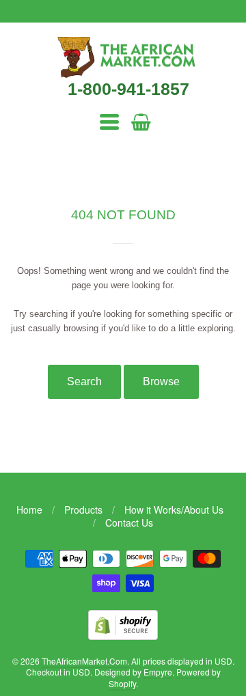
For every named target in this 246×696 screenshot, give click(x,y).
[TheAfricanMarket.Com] (123, 73)
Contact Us (129, 522)
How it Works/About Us (173, 509)
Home (29, 509)
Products (83, 509)
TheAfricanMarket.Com (84, 661)
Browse (161, 381)
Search (84, 381)
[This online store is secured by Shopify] (123, 635)
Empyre (158, 672)
